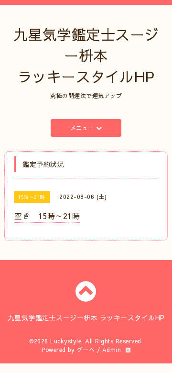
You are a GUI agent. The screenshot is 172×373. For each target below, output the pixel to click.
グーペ (86, 349)
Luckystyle (65, 341)
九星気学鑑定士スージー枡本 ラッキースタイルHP (86, 55)
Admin (111, 349)
